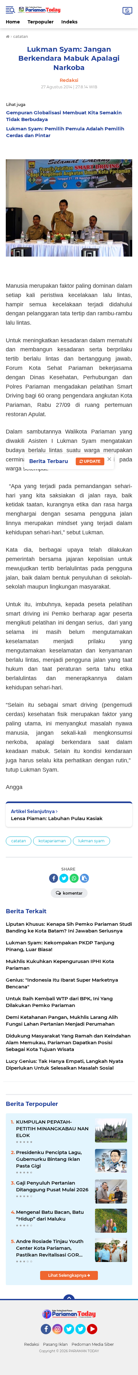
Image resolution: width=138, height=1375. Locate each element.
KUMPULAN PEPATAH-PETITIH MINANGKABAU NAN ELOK (52, 1128)
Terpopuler (41, 22)
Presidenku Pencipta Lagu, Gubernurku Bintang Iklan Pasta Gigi (49, 1159)
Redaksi (31, 1344)
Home (13, 22)
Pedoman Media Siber (93, 1344)
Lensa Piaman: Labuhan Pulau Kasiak (57, 818)
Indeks (69, 22)
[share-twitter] (63, 878)
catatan (18, 840)
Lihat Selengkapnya (67, 1275)
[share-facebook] (53, 878)
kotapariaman (52, 840)
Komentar (72, 893)
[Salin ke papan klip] (84, 878)
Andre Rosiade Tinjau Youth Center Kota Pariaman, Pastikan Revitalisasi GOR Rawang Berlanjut (49, 1248)
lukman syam (91, 840)
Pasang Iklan (55, 1344)
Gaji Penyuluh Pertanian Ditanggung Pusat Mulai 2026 (52, 1186)
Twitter (72, 1337)
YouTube (96, 1337)
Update (91, 461)
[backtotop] (69, 1300)
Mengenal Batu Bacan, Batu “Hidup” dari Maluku (50, 1215)
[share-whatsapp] (74, 878)
